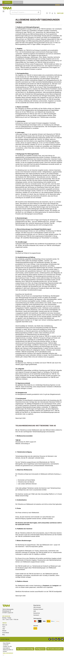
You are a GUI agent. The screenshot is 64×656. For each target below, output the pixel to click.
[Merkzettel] (49, 13)
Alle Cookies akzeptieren (55, 649)
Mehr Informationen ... (8, 653)
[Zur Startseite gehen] (32, 8)
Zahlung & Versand (38, 609)
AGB (34, 611)
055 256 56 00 (6, 616)
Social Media (5, 632)
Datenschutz (36, 613)
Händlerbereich (18, 2)
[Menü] (3, 11)
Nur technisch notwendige (25, 649)
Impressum (36, 615)
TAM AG (4, 623)
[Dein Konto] (52, 13)
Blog (3, 634)
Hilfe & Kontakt (37, 607)
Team (3, 626)
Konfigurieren (40, 649)
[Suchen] (39, 12)
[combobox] (23, 12)
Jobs (3, 628)
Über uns (4, 624)
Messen (4, 630)
